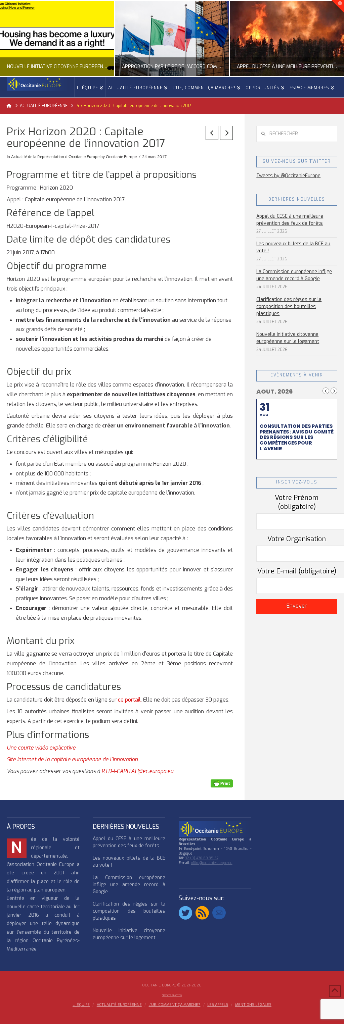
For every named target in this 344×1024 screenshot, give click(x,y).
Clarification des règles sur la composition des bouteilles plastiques (288, 306)
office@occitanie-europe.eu (211, 863)
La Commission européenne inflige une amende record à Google (294, 275)
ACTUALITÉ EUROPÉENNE (119, 1005)
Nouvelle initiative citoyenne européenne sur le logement (287, 338)
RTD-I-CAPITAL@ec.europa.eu (137, 771)
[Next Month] (334, 391)
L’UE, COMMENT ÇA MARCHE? (174, 1005)
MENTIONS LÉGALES (253, 1005)
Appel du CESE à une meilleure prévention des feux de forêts (289, 219)
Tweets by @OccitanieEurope (288, 175)
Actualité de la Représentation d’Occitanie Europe (55, 157)
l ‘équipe (81, 1005)
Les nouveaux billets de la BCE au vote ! (293, 247)
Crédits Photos (172, 995)
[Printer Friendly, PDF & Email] (222, 783)
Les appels (217, 1005)
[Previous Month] (325, 391)
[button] (337, 6)
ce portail (129, 699)
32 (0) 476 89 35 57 (201, 858)
